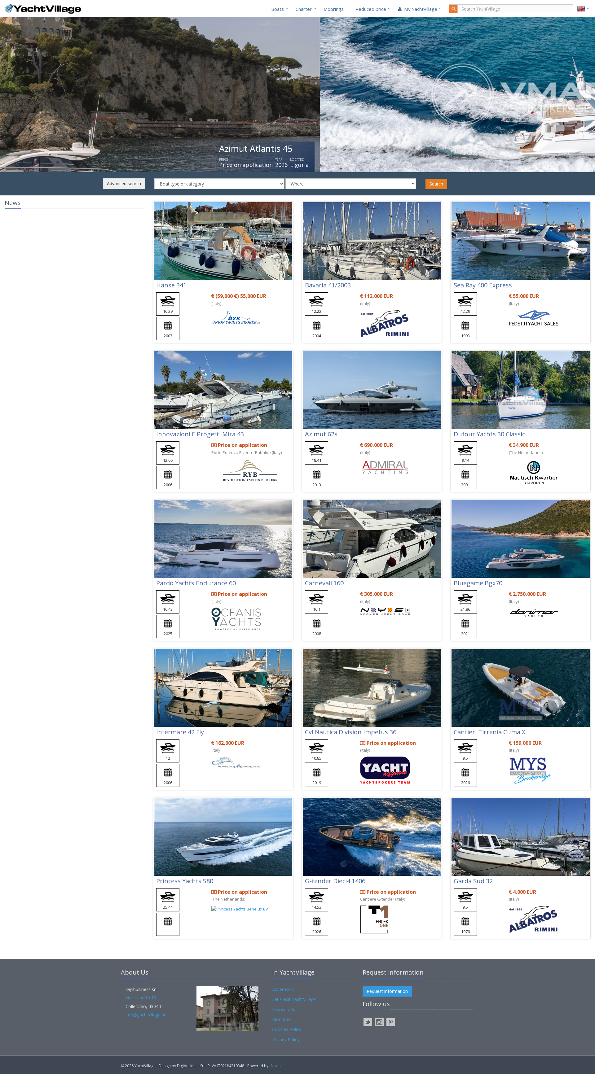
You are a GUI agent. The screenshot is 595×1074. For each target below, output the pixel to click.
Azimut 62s (321, 434)
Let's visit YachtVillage (294, 999)
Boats (277, 9)
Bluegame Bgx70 (478, 583)
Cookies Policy (286, 1029)
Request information (387, 991)
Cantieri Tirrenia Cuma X (490, 732)
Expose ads (283, 1009)
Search (436, 184)
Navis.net (279, 1065)
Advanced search (124, 183)
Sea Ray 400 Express (483, 285)
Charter (304, 9)
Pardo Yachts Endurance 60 (196, 583)
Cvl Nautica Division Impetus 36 (350, 732)
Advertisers (283, 989)
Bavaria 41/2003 (328, 285)
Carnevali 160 (324, 583)
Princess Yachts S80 (184, 881)
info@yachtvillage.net (147, 1015)
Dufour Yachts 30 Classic (489, 434)
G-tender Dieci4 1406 (335, 881)
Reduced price (370, 9)
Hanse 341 (171, 285)
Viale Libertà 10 (141, 998)
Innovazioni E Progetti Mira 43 (200, 434)
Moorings (334, 9)
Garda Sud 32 (473, 881)
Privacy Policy (285, 1039)
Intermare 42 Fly (180, 732)
